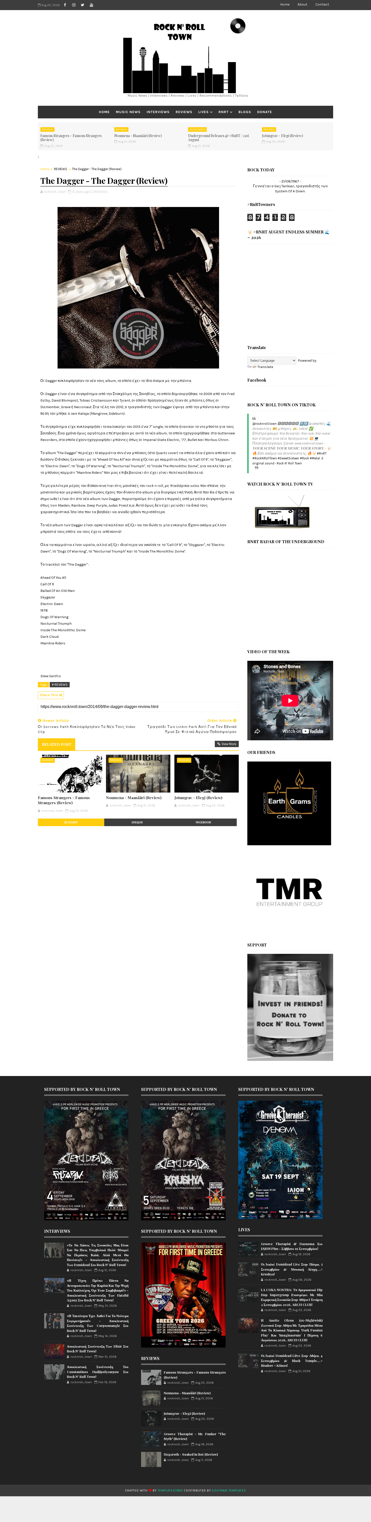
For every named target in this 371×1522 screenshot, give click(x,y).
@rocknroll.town (264, 424)
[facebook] (65, 5)
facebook (203, 822)
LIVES (203, 112)
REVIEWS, (101, 192)
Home (284, 4)
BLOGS (244, 112)
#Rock (304, 458)
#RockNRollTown (264, 458)
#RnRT (321, 453)
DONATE (264, 112)
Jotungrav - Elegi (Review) (282, 135)
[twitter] (82, 5)
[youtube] (91, 5)
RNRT (224, 112)
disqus (137, 822)
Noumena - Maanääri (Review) (138, 135)
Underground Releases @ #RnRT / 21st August (218, 137)
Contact (322, 4)
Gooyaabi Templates (229, 1490)
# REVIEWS (60, 685)
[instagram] (73, 5)
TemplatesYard (170, 1490)
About (302, 4)
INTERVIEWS (158, 112)
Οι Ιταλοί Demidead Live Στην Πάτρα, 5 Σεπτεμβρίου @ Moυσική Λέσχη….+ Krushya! (292, 1269)
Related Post (56, 744)
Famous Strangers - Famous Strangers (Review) (71, 137)
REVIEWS (184, 112)
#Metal (315, 458)
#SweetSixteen (288, 458)
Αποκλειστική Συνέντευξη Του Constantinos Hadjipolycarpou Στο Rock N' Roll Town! (97, 1371)
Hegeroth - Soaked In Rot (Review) (191, 1454)
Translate (265, 367)
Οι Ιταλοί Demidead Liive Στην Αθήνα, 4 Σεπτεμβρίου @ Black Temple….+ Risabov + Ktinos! (292, 1360)
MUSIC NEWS (128, 112)
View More (229, 744)
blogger (70, 822)
